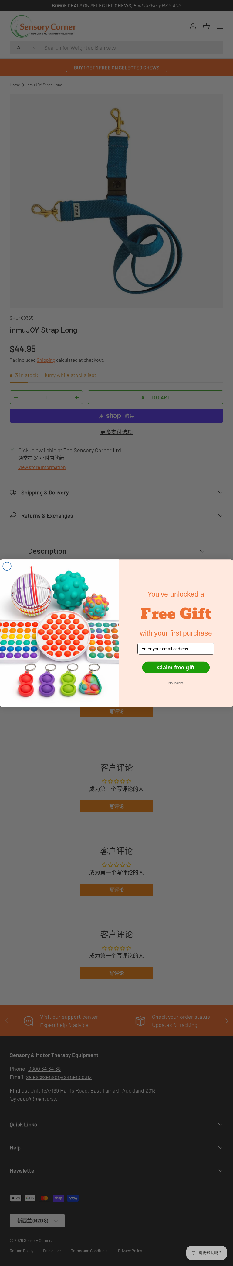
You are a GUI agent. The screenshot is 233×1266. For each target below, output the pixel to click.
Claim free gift (175, 667)
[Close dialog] (7, 566)
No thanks (175, 683)
